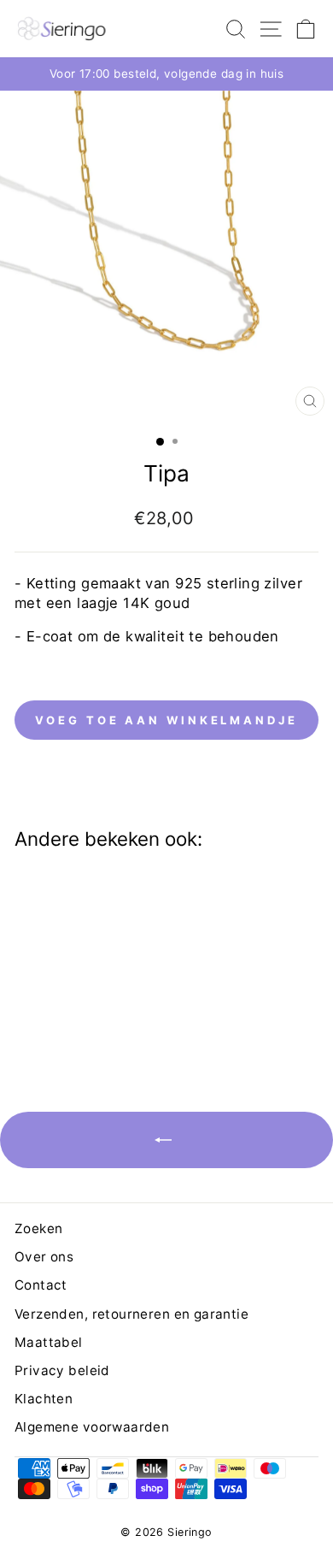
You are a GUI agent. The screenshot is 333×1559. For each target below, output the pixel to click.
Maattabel (49, 1342)
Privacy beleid (62, 1370)
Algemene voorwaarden (92, 1427)
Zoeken (38, 1228)
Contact (41, 1285)
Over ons (44, 1257)
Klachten (44, 1399)
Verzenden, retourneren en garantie (131, 1314)
